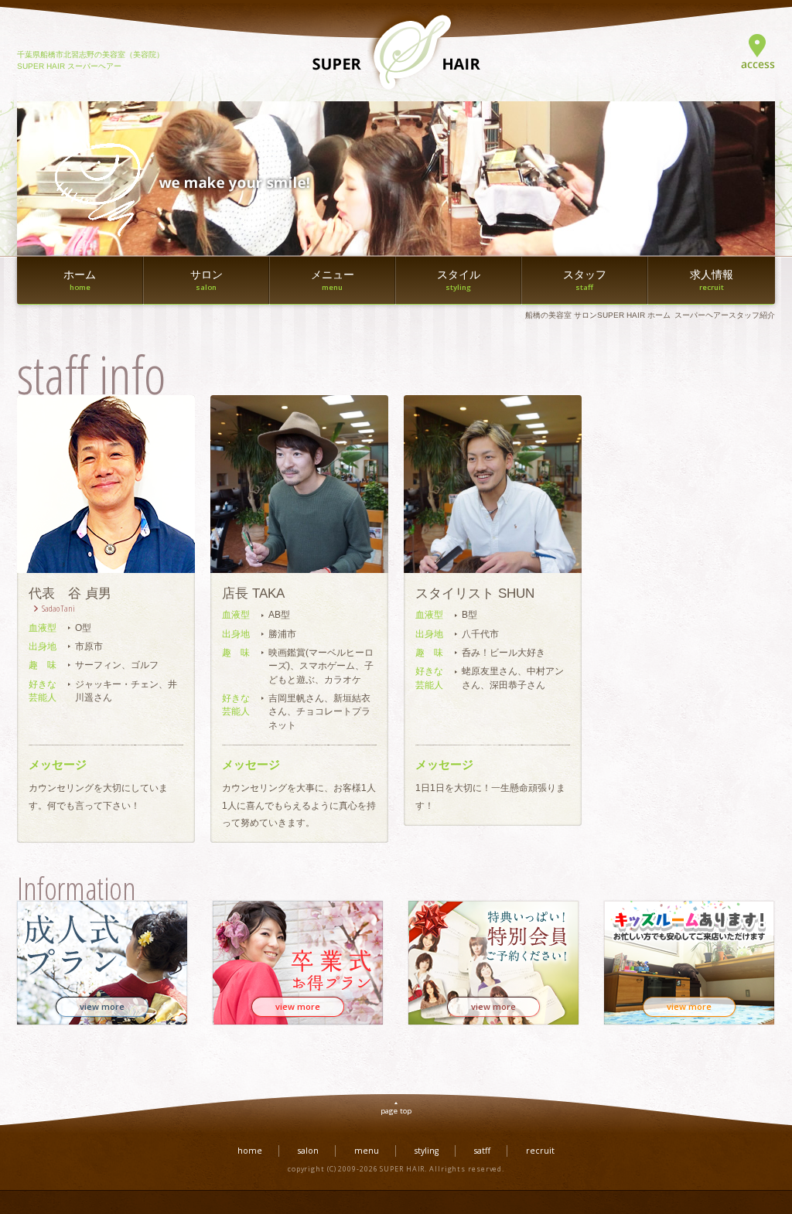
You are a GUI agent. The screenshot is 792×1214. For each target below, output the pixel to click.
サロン (206, 280)
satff (482, 1150)
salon (308, 1150)
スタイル (458, 280)
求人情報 (711, 280)
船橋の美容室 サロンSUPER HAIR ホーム (598, 315)
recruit (540, 1150)
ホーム (79, 280)
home (249, 1150)
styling (427, 1150)
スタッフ (584, 280)
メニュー (332, 280)
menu (366, 1150)
